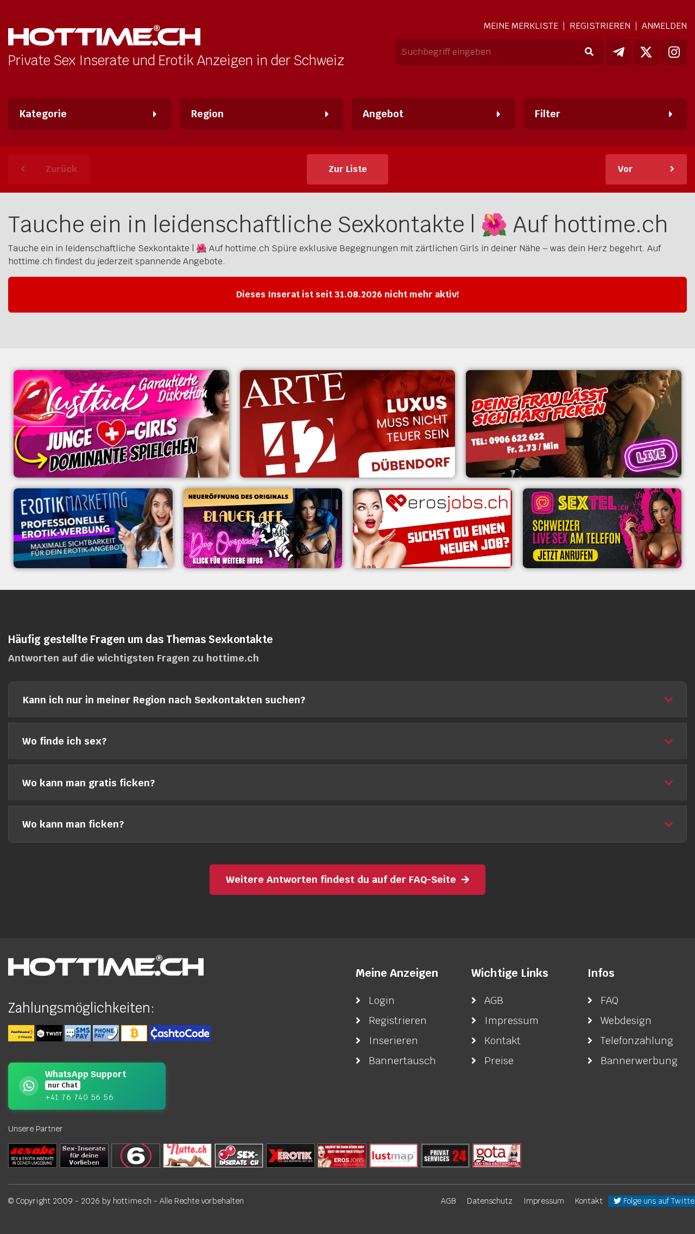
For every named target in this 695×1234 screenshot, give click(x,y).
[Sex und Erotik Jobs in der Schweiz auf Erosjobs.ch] (342, 1155)
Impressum (511, 1020)
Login (382, 1000)
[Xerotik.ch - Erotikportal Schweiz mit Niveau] (290, 1155)
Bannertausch (402, 1060)
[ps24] (445, 1155)
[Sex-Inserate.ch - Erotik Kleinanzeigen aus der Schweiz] (238, 1155)
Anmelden (664, 25)
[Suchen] (589, 52)
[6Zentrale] (135, 1155)
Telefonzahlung (637, 1040)
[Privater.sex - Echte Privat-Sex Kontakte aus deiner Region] (573, 424)
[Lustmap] (393, 1155)
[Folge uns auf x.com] (646, 52)
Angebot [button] (383, 113)
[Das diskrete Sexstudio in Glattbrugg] (121, 424)
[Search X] (84, 1155)
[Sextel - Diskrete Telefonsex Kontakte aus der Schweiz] (602, 528)
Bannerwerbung (639, 1060)
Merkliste (521, 26)
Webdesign (626, 1020)
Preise (499, 1060)
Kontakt (502, 1040)
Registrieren (600, 25)
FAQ (609, 1000)
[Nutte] (187, 1155)
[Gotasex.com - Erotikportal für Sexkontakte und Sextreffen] (496, 1155)
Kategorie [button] (43, 113)
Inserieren (393, 1040)
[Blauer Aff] (263, 528)
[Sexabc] (32, 1155)
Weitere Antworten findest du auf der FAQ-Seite (341, 879)
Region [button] (207, 113)
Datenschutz (490, 1201)
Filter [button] (547, 113)
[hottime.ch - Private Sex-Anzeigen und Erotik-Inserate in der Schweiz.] (104, 36)
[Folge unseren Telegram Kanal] (618, 52)
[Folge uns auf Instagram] (674, 52)
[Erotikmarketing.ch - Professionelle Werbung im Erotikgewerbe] (93, 528)
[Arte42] (348, 424)
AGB (493, 1000)
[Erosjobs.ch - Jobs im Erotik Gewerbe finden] (432, 528)
